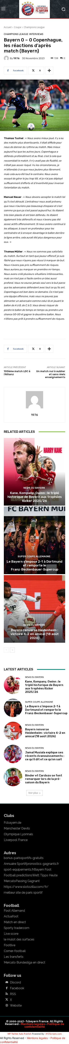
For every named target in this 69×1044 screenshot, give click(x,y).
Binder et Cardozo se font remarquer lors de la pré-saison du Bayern (43, 779)
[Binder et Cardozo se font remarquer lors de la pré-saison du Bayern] (13, 777)
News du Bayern (34, 488)
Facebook (17, 988)
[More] (49, 70)
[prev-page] (6, 650)
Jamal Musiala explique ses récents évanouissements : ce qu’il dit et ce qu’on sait (44, 756)
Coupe (17, 27)
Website (16, 1005)
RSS (13, 994)
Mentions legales (33, 1024)
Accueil (8, 27)
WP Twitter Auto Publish (19, 1033)
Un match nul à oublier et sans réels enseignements (50, 374)
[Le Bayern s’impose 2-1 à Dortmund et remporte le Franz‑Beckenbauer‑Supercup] (34, 540)
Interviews (36, 34)
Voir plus (33, 792)
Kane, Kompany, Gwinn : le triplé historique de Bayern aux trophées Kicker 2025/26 (34, 497)
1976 (16, 58)
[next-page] (12, 650)
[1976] (7, 58)
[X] (7, 1000)
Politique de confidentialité (44, 1025)
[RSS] (7, 994)
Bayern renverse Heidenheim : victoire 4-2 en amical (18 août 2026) (35, 634)
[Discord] (7, 982)
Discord (15, 982)
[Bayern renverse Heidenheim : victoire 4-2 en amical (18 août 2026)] (34, 609)
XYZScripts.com (54, 1033)
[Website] (7, 1005)
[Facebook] (7, 988)
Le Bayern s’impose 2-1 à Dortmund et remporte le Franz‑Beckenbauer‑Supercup (34, 565)
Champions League (34, 27)
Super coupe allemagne (34, 556)
